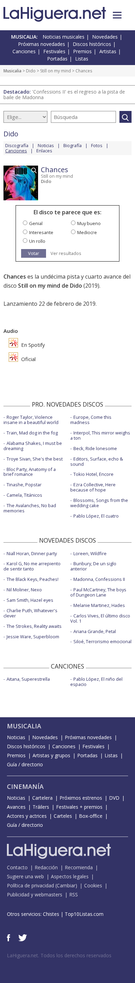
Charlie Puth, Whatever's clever (30, 613)
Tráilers (41, 807)
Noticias (46, 145)
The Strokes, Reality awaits (34, 626)
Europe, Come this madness (90, 419)
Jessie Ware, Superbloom (33, 636)
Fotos (96, 145)
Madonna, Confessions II (99, 579)
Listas (81, 58)
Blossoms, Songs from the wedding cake (99, 503)
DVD (114, 797)
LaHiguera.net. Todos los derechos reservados (59, 955)
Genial (36, 223)
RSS (73, 894)
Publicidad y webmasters (34, 894)
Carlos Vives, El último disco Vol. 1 (100, 618)
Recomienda (79, 867)
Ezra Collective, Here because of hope (93, 487)
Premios (82, 51)
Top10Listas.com (84, 914)
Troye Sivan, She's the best (35, 459)
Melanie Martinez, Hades (99, 605)
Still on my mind (55, 71)
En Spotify (32, 344)
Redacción (46, 867)
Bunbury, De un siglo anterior (93, 566)
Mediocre (87, 232)
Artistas (107, 51)
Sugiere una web (25, 876)
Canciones (24, 51)
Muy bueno (89, 223)
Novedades (105, 36)
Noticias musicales (63, 36)
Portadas (57, 58)
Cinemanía (25, 786)
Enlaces (44, 150)
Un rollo (37, 241)
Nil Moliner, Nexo (24, 589)
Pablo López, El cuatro (96, 516)
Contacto (17, 867)
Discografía (16, 145)
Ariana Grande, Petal (94, 631)
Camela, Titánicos (24, 495)
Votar (33, 253)
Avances (16, 807)
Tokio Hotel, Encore (93, 474)
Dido (31, 71)
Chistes (51, 914)
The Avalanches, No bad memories (29, 508)
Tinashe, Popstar (24, 484)
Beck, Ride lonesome (95, 448)
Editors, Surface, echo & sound (96, 461)
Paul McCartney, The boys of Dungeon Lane (98, 592)
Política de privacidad (30, 885)
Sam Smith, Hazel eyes (30, 600)
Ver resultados (66, 253)
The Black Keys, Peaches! (32, 579)
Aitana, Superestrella (28, 679)
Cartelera (42, 797)
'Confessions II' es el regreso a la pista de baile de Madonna (64, 94)
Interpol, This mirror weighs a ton (100, 435)
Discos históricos (92, 44)
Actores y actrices (27, 816)
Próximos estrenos (81, 797)
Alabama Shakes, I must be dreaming (32, 445)
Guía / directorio (25, 764)
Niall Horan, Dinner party (32, 553)
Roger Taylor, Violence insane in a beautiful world (30, 419)
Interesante (41, 232)
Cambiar (66, 885)
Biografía (72, 145)
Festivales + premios (79, 807)
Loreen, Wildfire (90, 553)
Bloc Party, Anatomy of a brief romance (29, 472)
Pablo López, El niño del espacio (96, 681)
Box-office (90, 816)
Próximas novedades (41, 44)
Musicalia (12, 71)
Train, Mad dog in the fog (32, 433)
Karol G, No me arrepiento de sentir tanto (32, 566)
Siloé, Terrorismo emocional (102, 641)
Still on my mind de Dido (50, 285)
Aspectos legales (70, 876)
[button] (117, 15)
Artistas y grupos (51, 755)
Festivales (54, 51)
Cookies (93, 885)
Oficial (28, 358)
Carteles (63, 816)
